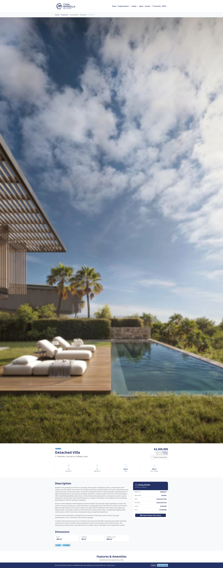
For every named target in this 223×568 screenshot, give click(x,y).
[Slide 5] (111, 441)
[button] (165, 6)
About (141, 6)
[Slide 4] (108, 441)
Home (114, 6)
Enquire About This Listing (151, 515)
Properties (64, 15)
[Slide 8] (121, 441)
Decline (153, 565)
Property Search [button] (123, 6)
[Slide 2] (102, 441)
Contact (147, 6)
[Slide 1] (99, 441)
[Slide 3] (105, 441)
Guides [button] (134, 6)
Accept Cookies (162, 565)
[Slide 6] (114, 441)
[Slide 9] (124, 441)
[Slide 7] (117, 441)
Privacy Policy (111, 565)
